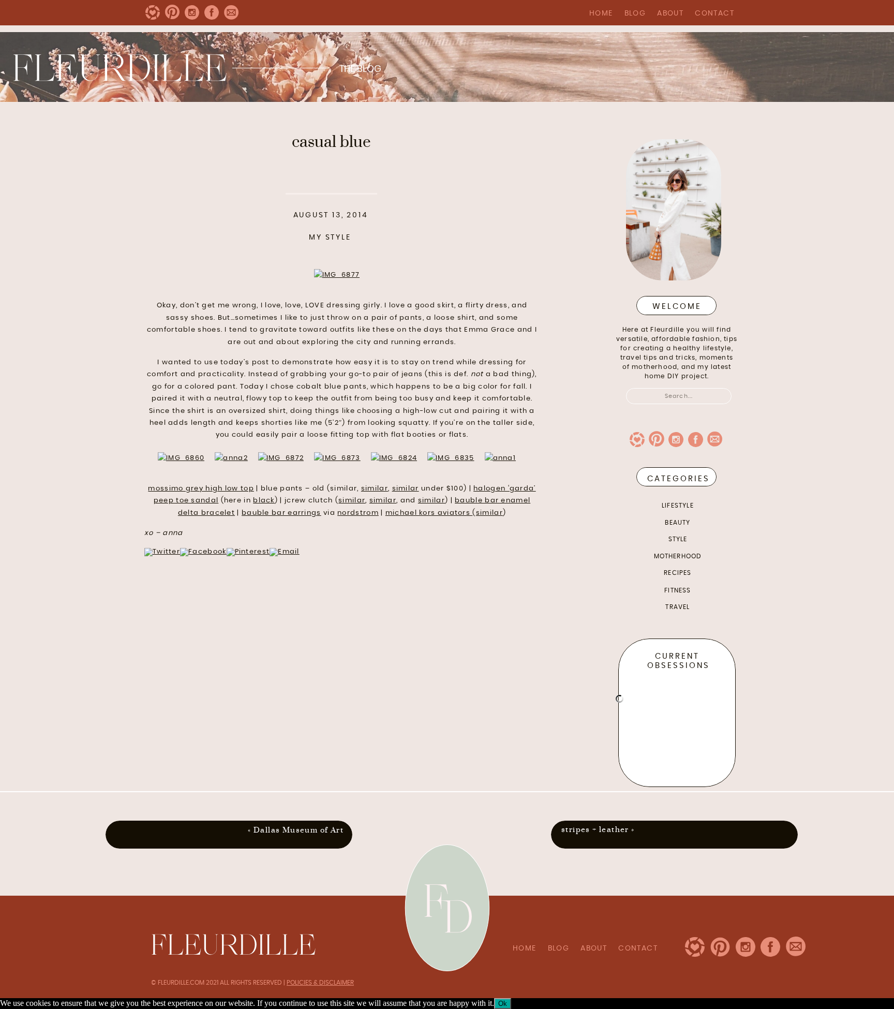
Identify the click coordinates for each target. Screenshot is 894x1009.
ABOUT (670, 13)
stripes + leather (595, 830)
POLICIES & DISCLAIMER (320, 983)
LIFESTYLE (678, 505)
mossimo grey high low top (201, 488)
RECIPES (677, 573)
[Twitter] (162, 551)
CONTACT (714, 13)
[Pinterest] (248, 551)
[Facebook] (203, 551)
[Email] (285, 551)
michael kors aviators (429, 513)
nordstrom (358, 513)
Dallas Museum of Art (299, 830)
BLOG (635, 13)
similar (374, 488)
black (264, 500)
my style (330, 237)
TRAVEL (677, 607)
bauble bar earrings (281, 513)
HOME (601, 13)
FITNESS (677, 590)
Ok (502, 1003)
